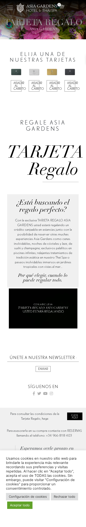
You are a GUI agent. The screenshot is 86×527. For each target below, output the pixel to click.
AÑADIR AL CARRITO (17, 85)
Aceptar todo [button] (20, 505)
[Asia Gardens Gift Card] (36, 8)
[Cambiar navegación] (10, 7)
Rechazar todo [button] (64, 496)
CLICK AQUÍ (74, 416)
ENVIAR (43, 369)
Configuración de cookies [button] (28, 496)
